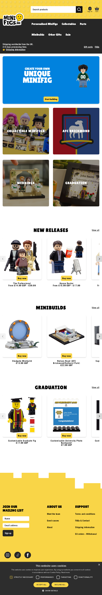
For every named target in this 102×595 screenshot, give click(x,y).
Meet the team (53, 514)
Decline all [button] (60, 585)
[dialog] (51, 578)
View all (95, 230)
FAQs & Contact (82, 520)
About (49, 527)
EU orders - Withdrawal (86, 534)
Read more (65, 572)
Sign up (8, 533)
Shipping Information (15, 49)
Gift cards (88, 47)
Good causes (53, 520)
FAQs (97, 47)
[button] (96, 9)
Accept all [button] (41, 585)
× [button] (99, 565)
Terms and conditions (85, 514)
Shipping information (85, 527)
